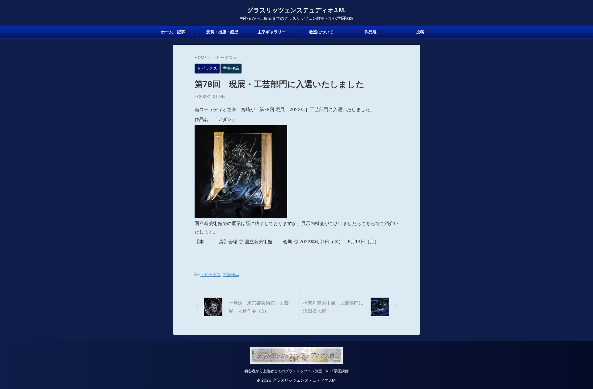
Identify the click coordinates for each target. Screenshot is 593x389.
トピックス (210, 274)
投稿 (420, 32)
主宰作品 (231, 274)
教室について (321, 32)
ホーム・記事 (173, 32)
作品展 (370, 32)
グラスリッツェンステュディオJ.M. (296, 10)
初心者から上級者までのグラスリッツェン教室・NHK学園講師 (296, 371)
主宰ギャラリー (272, 32)
